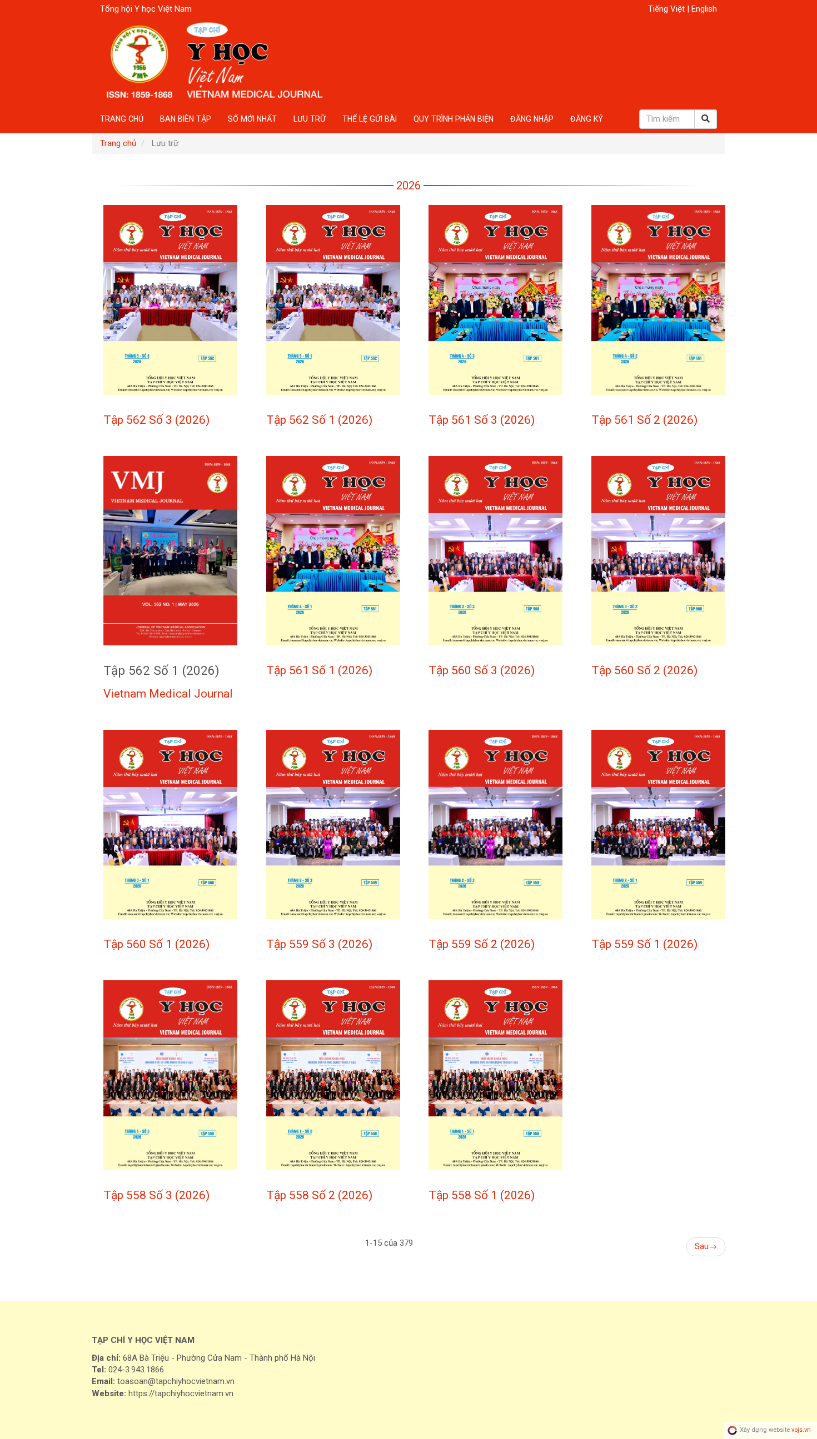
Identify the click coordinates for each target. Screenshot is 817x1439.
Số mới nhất (252, 118)
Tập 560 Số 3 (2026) (482, 670)
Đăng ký (586, 118)
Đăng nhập (532, 118)
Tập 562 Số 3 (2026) (156, 420)
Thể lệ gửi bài (369, 118)
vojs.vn (801, 1430)
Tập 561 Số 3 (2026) (482, 420)
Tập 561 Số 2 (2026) (644, 420)
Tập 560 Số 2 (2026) (644, 670)
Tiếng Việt (667, 9)
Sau (706, 1246)
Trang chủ (121, 118)
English (704, 9)
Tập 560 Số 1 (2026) (156, 944)
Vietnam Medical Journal (168, 693)
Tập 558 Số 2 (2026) (319, 1195)
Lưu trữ (309, 118)
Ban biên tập (185, 118)
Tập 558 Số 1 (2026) (482, 1195)
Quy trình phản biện (454, 118)
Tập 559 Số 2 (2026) (482, 944)
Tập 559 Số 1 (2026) (644, 944)
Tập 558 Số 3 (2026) (156, 1195)
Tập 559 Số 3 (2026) (319, 944)
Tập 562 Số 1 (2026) (319, 420)
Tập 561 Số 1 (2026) (319, 670)
